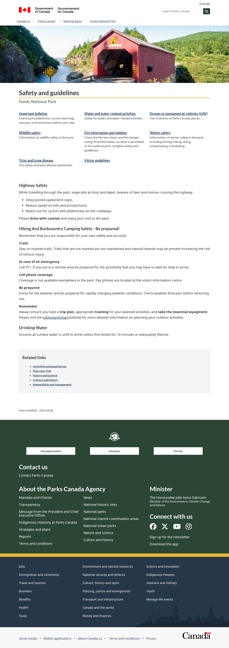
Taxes (23, 616)
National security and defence (104, 575)
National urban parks (99, 525)
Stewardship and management (52, 384)
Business (25, 591)
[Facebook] (153, 527)
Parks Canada (46, 21)
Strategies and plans (34, 529)
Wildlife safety (30, 133)
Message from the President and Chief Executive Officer (48, 513)
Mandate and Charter (35, 497)
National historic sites (100, 504)
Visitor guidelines (97, 160)
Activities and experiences (49, 366)
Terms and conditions (35, 543)
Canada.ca (23, 21)
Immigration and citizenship (39, 575)
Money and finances (97, 616)
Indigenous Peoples (160, 575)
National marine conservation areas (111, 518)
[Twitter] (164, 527)
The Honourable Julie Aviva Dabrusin (180, 501)
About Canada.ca (90, 638)
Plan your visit (42, 371)
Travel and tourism (32, 583)
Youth (150, 591)
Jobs (22, 566)
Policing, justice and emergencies (106, 591)
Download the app (164, 544)
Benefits (25, 599)
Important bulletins (33, 113)
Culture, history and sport (101, 583)
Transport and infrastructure (103, 599)
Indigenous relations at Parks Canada (48, 522)
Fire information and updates (105, 133)
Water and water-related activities (110, 113)
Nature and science (45, 375)
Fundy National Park (103, 21)
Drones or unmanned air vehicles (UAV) (179, 113)
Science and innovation (162, 566)
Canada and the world (98, 608)
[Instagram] (189, 527)
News (87, 497)
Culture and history (45, 380)
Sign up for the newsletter (170, 537)
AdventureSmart (56, 317)
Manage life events (159, 599)
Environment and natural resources (108, 566)
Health (23, 608)
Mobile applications (57, 638)
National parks (72, 21)
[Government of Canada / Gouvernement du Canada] (49, 10)
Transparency (29, 504)
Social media (28, 638)
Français (204, 3)
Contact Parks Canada (36, 475)
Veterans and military (161, 583)
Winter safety (160, 133)
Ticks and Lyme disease (36, 160)
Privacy (151, 638)
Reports (25, 536)
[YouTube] (177, 527)
